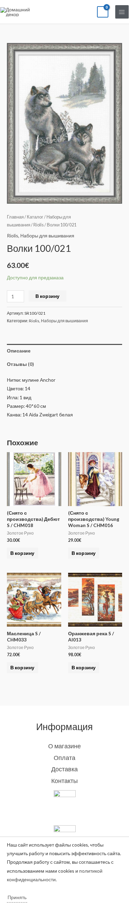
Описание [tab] (19, 351)
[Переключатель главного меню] (122, 12)
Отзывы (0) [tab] (20, 364)
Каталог (35, 217)
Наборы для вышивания (47, 235)
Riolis (38, 224)
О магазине (64, 746)
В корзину (47, 296)
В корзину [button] (22, 553)
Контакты (64, 780)
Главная (15, 217)
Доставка (64, 769)
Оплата (64, 757)
